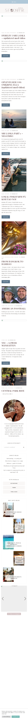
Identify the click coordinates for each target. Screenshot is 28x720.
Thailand (7, 193)
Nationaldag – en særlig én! (14, 458)
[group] (14, 599)
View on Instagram (15, 614)
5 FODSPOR (14, 9)
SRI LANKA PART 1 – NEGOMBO (12, 134)
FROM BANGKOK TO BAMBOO (12, 262)
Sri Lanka (7, 32)
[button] (14, 2)
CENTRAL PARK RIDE (13, 390)
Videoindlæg (13, 32)
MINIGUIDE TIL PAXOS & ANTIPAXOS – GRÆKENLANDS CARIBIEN (14, 544)
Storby (11, 257)
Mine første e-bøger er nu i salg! (14, 461)
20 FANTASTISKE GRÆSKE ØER (14, 512)
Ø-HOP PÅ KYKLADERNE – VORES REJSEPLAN (19, 560)
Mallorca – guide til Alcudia (14, 463)
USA (6, 305)
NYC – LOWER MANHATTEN (9, 344)
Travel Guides (14, 491)
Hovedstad (7, 257)
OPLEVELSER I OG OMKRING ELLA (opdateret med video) (13, 85)
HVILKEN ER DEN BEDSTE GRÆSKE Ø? (14, 577)
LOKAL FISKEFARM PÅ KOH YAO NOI (14, 198)
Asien (3, 32)
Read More (5, 55)
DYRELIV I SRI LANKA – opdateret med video (13, 37)
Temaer (14, 487)
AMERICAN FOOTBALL (14, 308)
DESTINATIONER (14, 483)
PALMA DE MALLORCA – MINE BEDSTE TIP (19, 528)
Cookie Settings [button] (6, 716)
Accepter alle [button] (15, 716)
